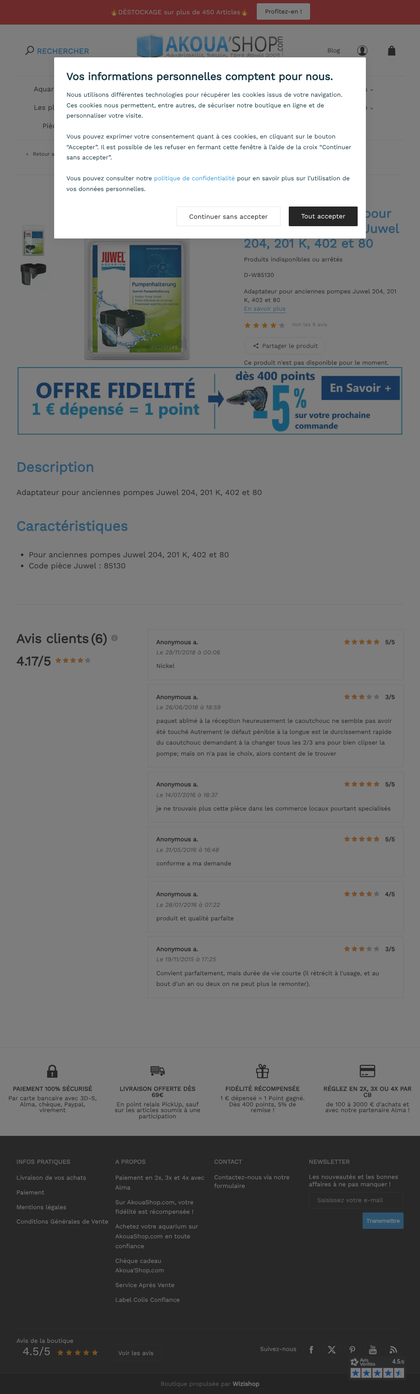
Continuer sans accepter (228, 216)
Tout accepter (323, 216)
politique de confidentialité (194, 178)
